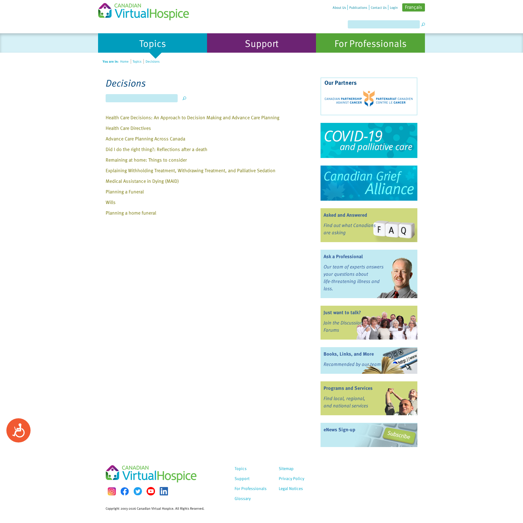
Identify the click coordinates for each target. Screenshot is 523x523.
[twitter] (137, 491)
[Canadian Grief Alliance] (369, 183)
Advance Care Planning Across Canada (145, 138)
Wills (111, 202)
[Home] (147, 10)
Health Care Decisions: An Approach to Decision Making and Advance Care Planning (192, 117)
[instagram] (111, 491)
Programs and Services (348, 388)
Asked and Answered (345, 215)
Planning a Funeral (125, 191)
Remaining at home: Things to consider (146, 159)
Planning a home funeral (131, 212)
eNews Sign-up (339, 429)
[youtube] (150, 491)
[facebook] (124, 491)
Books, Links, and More (349, 353)
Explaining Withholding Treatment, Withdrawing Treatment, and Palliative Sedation (190, 170)
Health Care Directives (128, 128)
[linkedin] (164, 491)
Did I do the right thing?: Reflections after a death (156, 149)
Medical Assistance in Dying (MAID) (142, 181)
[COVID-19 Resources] (369, 140)
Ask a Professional (343, 256)
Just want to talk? (342, 312)
